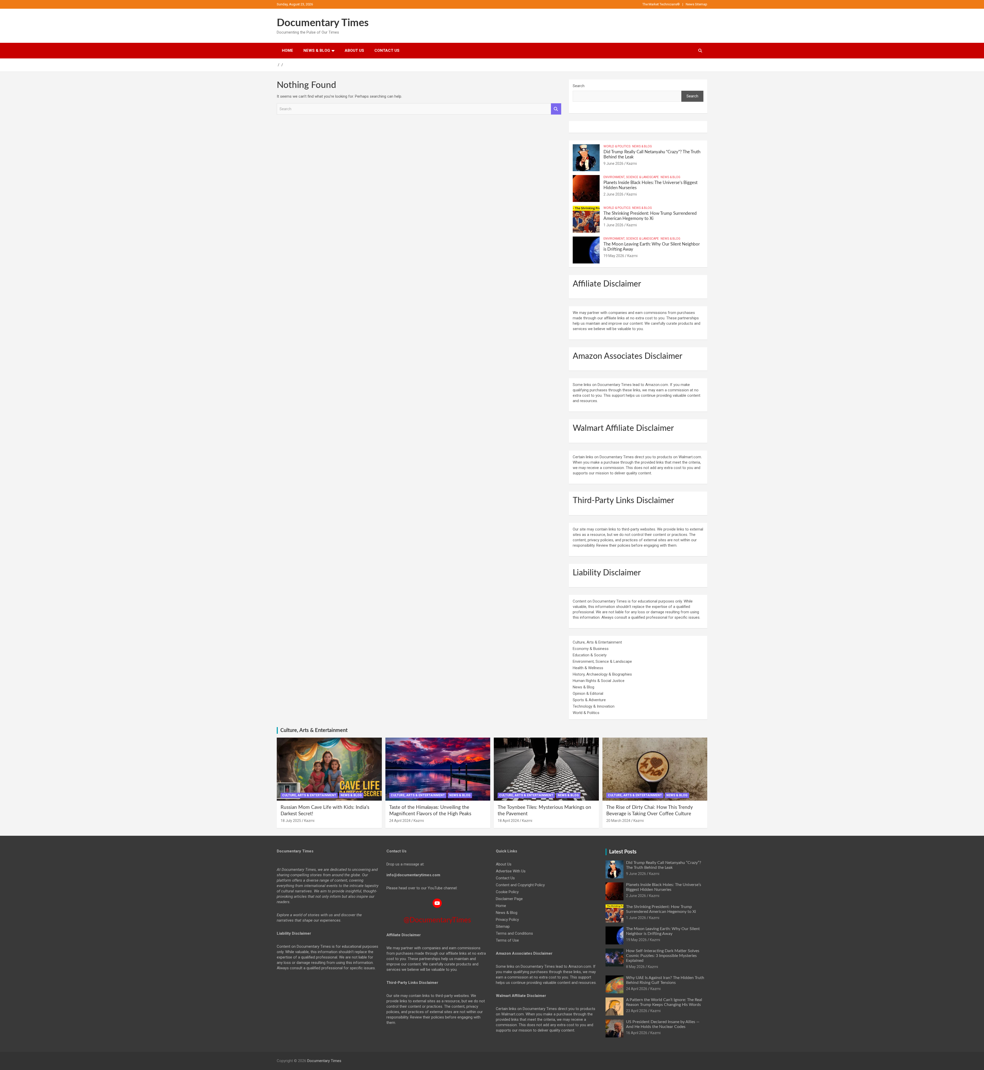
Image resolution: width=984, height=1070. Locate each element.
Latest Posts (623, 851)
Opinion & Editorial (588, 693)
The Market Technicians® (661, 4)
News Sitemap (696, 4)
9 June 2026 (613, 163)
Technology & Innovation (593, 706)
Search (556, 109)
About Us (354, 50)
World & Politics (616, 146)
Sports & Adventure (589, 700)
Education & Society (590, 655)
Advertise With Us (511, 871)
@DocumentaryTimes (437, 920)
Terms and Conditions (514, 933)
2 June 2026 (613, 194)
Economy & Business (591, 648)
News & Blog (316, 50)
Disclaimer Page (509, 898)
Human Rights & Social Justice (598, 680)
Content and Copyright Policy (520, 885)
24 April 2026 (636, 989)
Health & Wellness (588, 668)
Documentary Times (323, 23)
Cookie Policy (507, 892)
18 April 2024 (508, 821)
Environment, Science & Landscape (631, 177)
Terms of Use (507, 940)
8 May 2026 (635, 967)
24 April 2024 (400, 821)
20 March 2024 (618, 821)
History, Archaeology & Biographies (602, 674)
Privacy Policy (507, 919)
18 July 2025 (291, 821)
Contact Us (386, 50)
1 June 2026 (613, 225)
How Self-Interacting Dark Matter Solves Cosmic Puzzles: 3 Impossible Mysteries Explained (662, 956)
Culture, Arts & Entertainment (597, 642)
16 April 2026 (636, 1033)
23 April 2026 (636, 1011)
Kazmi (632, 163)
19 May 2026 (613, 256)
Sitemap (503, 926)
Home (287, 50)
